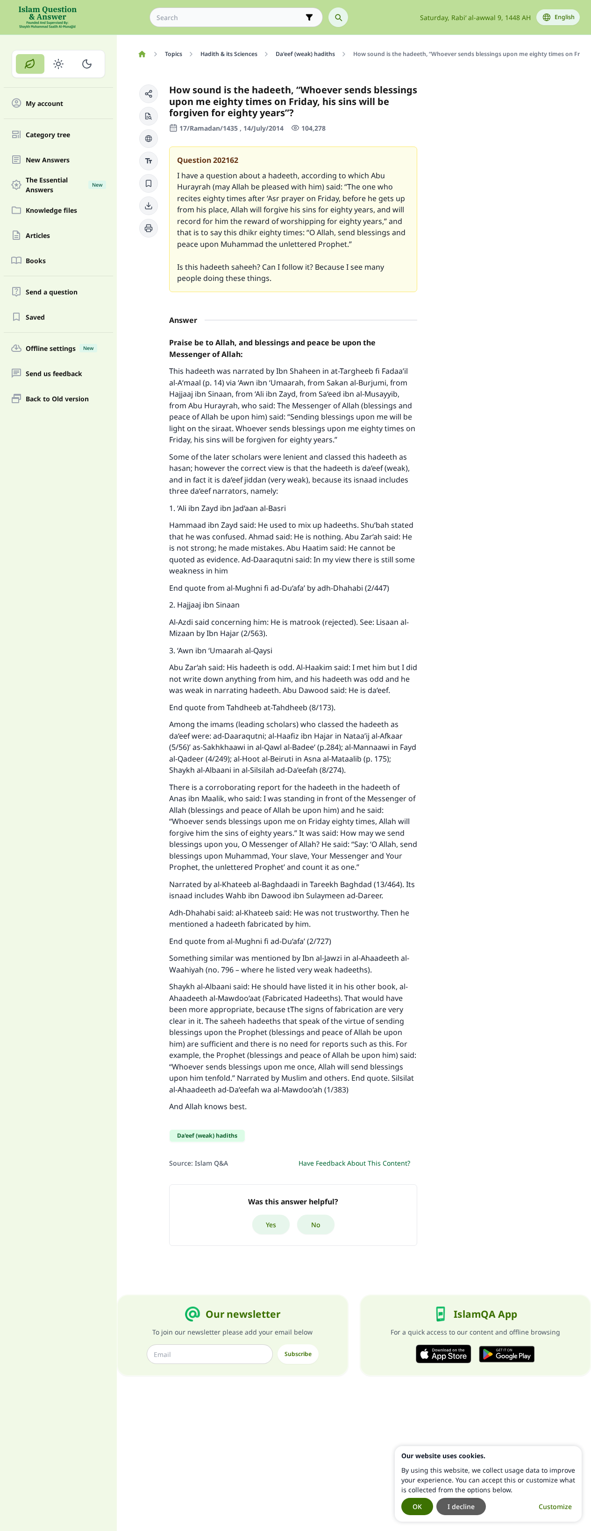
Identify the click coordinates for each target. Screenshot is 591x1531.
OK (417, 1506)
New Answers (48, 159)
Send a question (52, 291)
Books (36, 260)
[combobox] (230, 17)
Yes (271, 1224)
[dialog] (488, 1484)
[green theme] (30, 64)
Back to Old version (57, 398)
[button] (148, 93)
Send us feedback (54, 373)
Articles (38, 235)
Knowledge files (51, 210)
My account (44, 103)
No (315, 1224)
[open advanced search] (309, 17)
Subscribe (298, 1354)
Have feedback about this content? (354, 1163)
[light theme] (58, 64)
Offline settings (59, 348)
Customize (555, 1506)
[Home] (142, 54)
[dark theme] (86, 64)
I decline (461, 1506)
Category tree (48, 134)
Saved (35, 317)
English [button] (565, 17)
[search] (338, 17)
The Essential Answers (64, 184)
